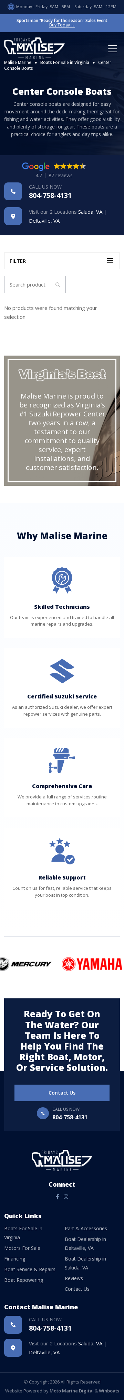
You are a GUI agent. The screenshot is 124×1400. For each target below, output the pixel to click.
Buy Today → (62, 25)
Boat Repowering (23, 1280)
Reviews (74, 1278)
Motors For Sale (22, 1248)
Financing (14, 1258)
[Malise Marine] (37, 48)
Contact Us (62, 1092)
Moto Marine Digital (72, 1391)
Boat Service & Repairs (29, 1269)
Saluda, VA (90, 211)
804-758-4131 (50, 191)
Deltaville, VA (44, 220)
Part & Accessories (86, 1228)
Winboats (109, 1391)
